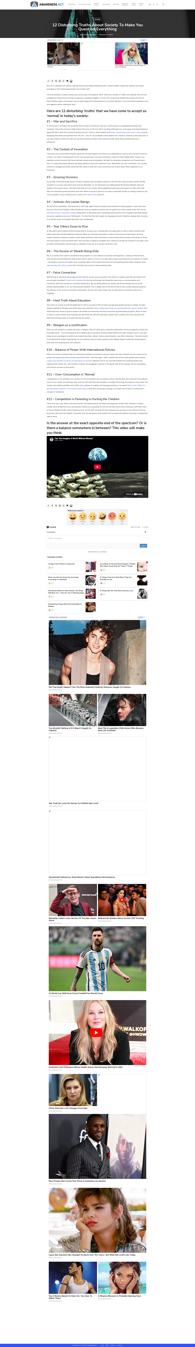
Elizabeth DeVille (88, 35)
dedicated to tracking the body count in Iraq (123, 132)
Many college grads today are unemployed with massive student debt (120, 308)
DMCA (107, 1345)
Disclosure (119, 1345)
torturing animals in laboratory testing (61, 213)
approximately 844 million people (59, 265)
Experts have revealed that (76, 280)
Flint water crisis (90, 195)
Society (97, 19)
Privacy (113, 1345)
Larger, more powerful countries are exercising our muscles (69, 361)
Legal (102, 1345)
